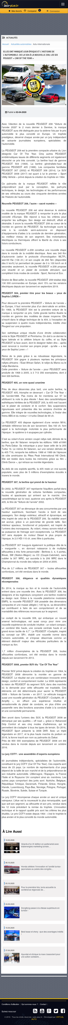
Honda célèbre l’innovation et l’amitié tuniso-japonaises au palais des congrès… (33, 865)
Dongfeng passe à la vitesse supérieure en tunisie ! (32, 907)
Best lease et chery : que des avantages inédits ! (34, 931)
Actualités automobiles (21, 44)
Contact (43, 1004)
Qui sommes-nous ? (29, 1004)
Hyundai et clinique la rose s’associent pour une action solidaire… (32, 953)
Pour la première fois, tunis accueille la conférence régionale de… (30, 886)
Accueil (5, 44)
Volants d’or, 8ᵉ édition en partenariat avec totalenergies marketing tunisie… (32, 843)
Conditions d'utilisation (10, 1004)
